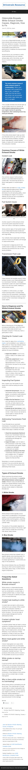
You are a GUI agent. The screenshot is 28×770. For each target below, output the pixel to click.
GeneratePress (23, 767)
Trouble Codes (8, 708)
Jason (4, 724)
